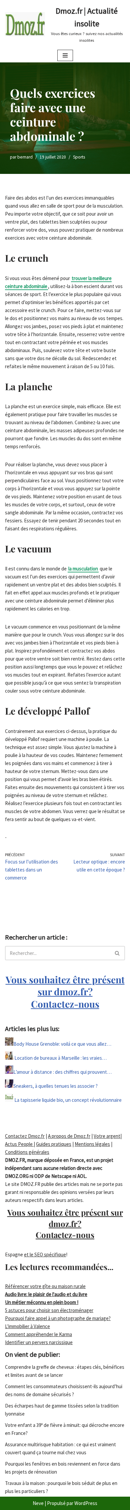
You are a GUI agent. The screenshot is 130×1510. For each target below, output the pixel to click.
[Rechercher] (117, 953)
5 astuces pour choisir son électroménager (49, 1310)
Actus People (19, 1144)
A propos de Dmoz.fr (69, 1136)
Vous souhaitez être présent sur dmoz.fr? (65, 991)
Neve (38, 1503)
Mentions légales (92, 1144)
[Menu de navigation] (65, 55)
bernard (25, 157)
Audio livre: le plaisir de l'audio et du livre (46, 1294)
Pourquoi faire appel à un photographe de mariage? (58, 1318)
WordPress (85, 1503)
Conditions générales (27, 1152)
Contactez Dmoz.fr (25, 1136)
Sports (79, 157)
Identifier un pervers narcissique (39, 1342)
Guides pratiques (53, 1144)
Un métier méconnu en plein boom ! (41, 1302)
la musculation (83, 568)
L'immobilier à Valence (27, 1326)
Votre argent (107, 1136)
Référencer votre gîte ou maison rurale (45, 1286)
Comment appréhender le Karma (38, 1334)
